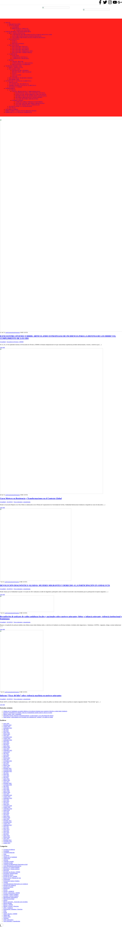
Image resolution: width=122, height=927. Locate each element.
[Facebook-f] (100, 2)
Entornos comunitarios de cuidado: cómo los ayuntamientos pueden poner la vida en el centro (27, 712)
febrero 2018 (6, 817)
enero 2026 (6, 723)
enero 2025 (6, 735)
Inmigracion (6, 888)
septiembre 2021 (7, 771)
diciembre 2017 (7, 820)
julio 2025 (6, 729)
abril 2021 (6, 777)
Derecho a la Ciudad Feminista (11, 867)
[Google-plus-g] (120, 2)
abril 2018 (6, 814)
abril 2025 (6, 731)
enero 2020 (6, 793)
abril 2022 (6, 764)
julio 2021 (6, 773)
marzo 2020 (6, 790)
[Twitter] (105, 2)
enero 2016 (6, 838)
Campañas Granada (8, 861)
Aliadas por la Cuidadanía (10, 857)
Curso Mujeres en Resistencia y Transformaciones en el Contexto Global (31, 498)
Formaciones (6, 879)
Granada (5, 882)
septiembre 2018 (7, 808)
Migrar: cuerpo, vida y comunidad (12, 714)
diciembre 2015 (7, 840)
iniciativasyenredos (8, 887)
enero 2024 (6, 749)
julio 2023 (6, 753)
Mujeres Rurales (7, 903)
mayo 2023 (6, 755)
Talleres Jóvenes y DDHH (10, 913)
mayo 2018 (6, 813)
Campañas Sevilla (8, 863)
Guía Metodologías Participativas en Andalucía (15, 884)
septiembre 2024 (7, 740)
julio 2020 (6, 786)
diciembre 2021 (7, 768)
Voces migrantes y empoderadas (22, 502)
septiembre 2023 (7, 750)
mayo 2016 (6, 832)
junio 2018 (6, 811)
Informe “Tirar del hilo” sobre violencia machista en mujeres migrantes (30, 695)
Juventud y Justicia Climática (11, 894)
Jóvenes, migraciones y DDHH (11, 893)
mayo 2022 (6, 762)
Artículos (5, 860)
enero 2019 (6, 804)
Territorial (5, 918)
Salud (4, 910)
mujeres (5, 900)
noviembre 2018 (7, 805)
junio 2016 (6, 831)
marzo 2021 (6, 779)
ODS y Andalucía (8, 907)
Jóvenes (5, 890)
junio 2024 (6, 741)
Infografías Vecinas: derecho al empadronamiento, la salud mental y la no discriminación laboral (28, 715)
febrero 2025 (6, 734)
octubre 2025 (6, 726)
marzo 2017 (6, 829)
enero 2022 (6, 767)
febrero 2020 (6, 792)
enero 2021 (6, 782)
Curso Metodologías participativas (12, 866)
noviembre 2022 (7, 761)
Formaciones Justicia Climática (11, 881)
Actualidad (3, 342)
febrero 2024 (6, 747)
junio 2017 (6, 826)
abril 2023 (6, 756)
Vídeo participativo (8, 919)
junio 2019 (6, 799)
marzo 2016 (6, 835)
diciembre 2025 (7, 725)
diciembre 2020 (7, 783)
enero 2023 (6, 759)
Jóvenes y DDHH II (8, 891)
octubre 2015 (6, 843)
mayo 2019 (6, 801)
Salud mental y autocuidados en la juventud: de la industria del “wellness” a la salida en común (28, 717)
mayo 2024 (6, 743)
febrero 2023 (6, 758)
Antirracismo (6, 858)
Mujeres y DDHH (8, 905)
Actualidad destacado (9, 852)
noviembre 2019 (7, 795)
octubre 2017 (6, 823)
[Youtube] (115, 2)
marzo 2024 (6, 746)
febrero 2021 (6, 780)
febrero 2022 (6, 765)
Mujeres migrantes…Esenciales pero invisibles (15, 902)
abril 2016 (6, 834)
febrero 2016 (6, 837)
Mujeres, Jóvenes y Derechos (11, 906)
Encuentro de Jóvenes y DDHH (15, 342)
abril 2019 (6, 802)
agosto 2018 (6, 810)
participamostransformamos (12, 332)
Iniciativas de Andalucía (9, 885)
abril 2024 (6, 744)
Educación (6, 870)
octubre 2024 (6, 738)
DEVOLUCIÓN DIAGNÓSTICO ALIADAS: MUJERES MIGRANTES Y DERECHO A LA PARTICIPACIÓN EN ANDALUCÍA (55, 585)
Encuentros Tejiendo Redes (10, 873)
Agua (4, 854)
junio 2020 (6, 787)
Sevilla (5, 912)
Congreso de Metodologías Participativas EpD (15, 864)
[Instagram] (110, 2)
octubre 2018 (6, 807)
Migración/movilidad (8, 899)
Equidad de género (8, 875)
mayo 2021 (6, 776)
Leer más (2, 347)
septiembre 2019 (7, 798)
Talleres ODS (6, 916)
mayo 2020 (6, 789)
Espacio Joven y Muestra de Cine (12, 878)
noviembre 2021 (7, 770)
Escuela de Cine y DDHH (10, 876)
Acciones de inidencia (9, 849)
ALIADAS (10, 502)
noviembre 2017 (7, 822)
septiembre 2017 (7, 825)
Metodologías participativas (10, 897)
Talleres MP (6, 915)
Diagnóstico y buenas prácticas (11, 869)
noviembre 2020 (7, 784)
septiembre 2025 (7, 728)
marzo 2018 (6, 816)
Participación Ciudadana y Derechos (12, 909)
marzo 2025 (6, 732)
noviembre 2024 (7, 737)
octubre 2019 (6, 796)
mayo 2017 (6, 828)
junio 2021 (6, 774)
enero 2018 (6, 819)
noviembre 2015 (7, 841)
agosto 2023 (6, 752)
